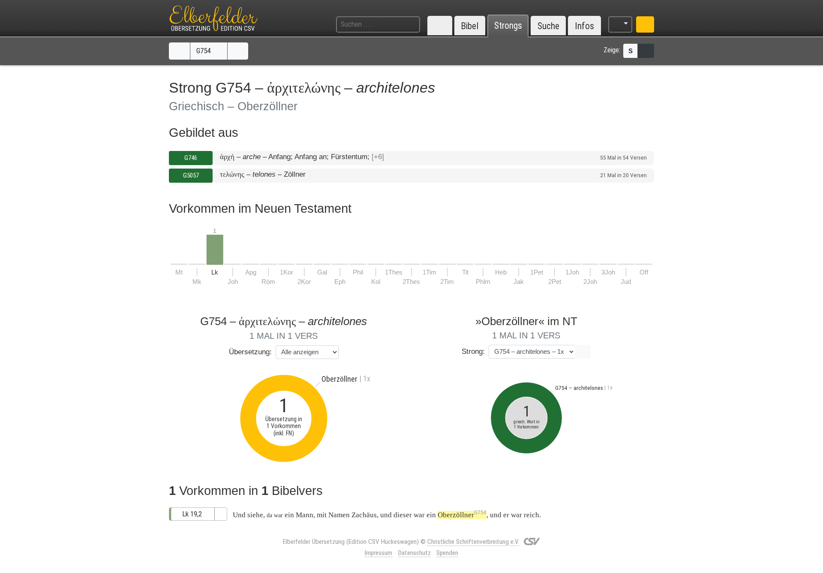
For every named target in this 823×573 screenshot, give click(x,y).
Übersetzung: (250, 352)
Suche (548, 26)
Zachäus (364, 515)
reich (531, 515)
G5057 (191, 175)
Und (239, 515)
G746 (190, 158)
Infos (584, 26)
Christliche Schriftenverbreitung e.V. (473, 542)
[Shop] (645, 24)
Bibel (469, 26)
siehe (255, 515)
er (506, 515)
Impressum (378, 553)
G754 (204, 50)
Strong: (473, 351)
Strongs (508, 26)
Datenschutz (414, 553)
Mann (304, 515)
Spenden (447, 553)
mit (322, 515)
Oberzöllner (462, 515)
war (419, 515)
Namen (339, 515)
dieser (402, 515)
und (386, 515)
